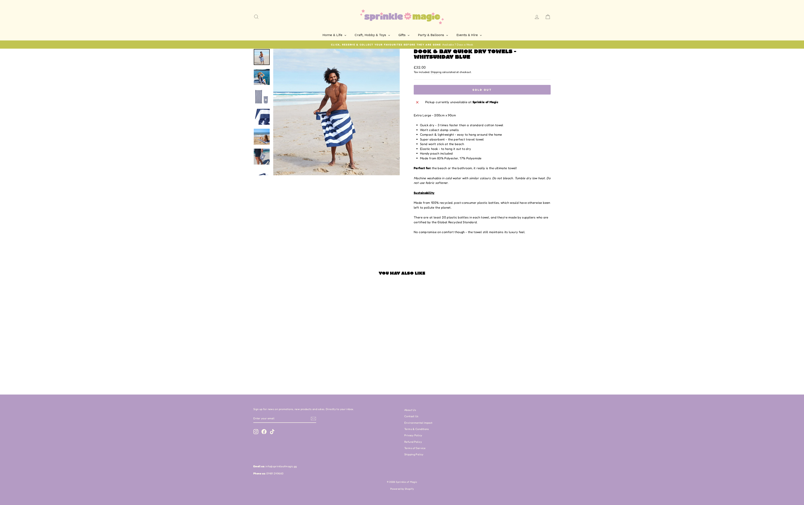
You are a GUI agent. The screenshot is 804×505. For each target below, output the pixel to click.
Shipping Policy (414, 454)
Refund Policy (413, 441)
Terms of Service (414, 448)
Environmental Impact (418, 422)
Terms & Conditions (416, 429)
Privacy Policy (413, 435)
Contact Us (411, 416)
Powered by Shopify (402, 488)
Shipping (436, 72)
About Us (410, 410)
